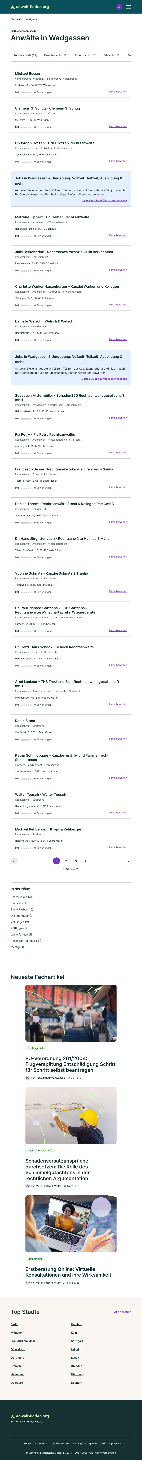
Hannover (17, 1374)
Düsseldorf (18, 1349)
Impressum (114, 1443)
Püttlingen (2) (20, 928)
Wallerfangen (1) (21, 934)
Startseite (16, 19)
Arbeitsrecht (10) (85, 55)
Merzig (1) (17, 947)
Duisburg (17, 1382)
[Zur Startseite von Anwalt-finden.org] (30, 7)
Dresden (76, 1366)
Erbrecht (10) (112, 55)
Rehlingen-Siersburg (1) (26, 940)
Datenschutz (42, 1443)
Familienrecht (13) (56, 55)
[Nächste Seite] (127, 860)
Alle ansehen (122, 1312)
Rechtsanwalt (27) (25, 55)
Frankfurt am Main (23, 1341)
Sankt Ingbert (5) (22, 909)
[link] (71, 82)
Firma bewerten (118, 91)
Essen (75, 1357)
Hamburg (77, 1324)
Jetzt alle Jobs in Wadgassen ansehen (104, 200)
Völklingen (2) (20, 922)
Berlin (14, 1324)
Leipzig (76, 1349)
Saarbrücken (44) (22, 897)
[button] (119, 7)
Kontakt (28, 1443)
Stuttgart (77, 1341)
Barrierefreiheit (60, 1443)
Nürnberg (77, 1374)
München (17, 1332)
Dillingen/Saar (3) (22, 915)
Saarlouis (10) (20, 903)
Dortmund (17, 1357)
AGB (103, 1443)
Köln (74, 1332)
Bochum (76, 1382)
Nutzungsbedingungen (85, 1443)
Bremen (16, 1366)
